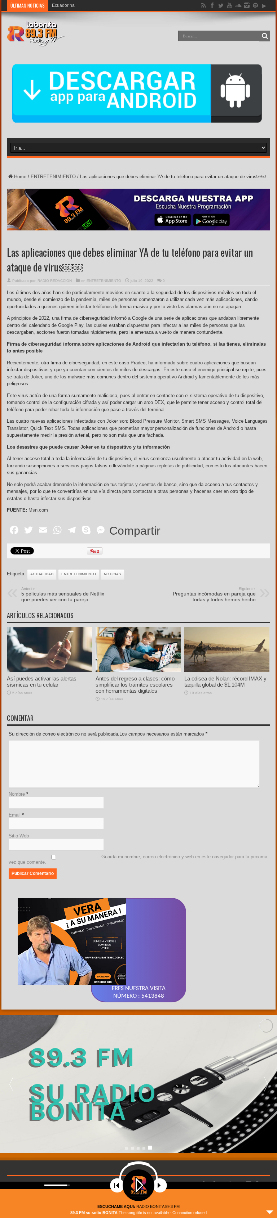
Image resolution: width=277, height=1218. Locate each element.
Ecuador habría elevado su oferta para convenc (98, 5)
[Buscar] (264, 36)
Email (15, 815)
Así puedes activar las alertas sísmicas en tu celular (41, 681)
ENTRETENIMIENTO (53, 176)
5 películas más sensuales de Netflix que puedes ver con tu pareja (62, 594)
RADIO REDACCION (55, 281)
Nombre (17, 794)
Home (20, 176)
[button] (266, 1084)
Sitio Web (19, 836)
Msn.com (38, 510)
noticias (112, 574)
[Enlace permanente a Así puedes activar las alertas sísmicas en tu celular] (49, 670)
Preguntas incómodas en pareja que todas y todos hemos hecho (214, 594)
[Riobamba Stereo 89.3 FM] (36, 41)
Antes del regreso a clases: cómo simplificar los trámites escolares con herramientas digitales (135, 684)
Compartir (135, 530)
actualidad (41, 574)
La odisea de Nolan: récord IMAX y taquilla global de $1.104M (225, 681)
